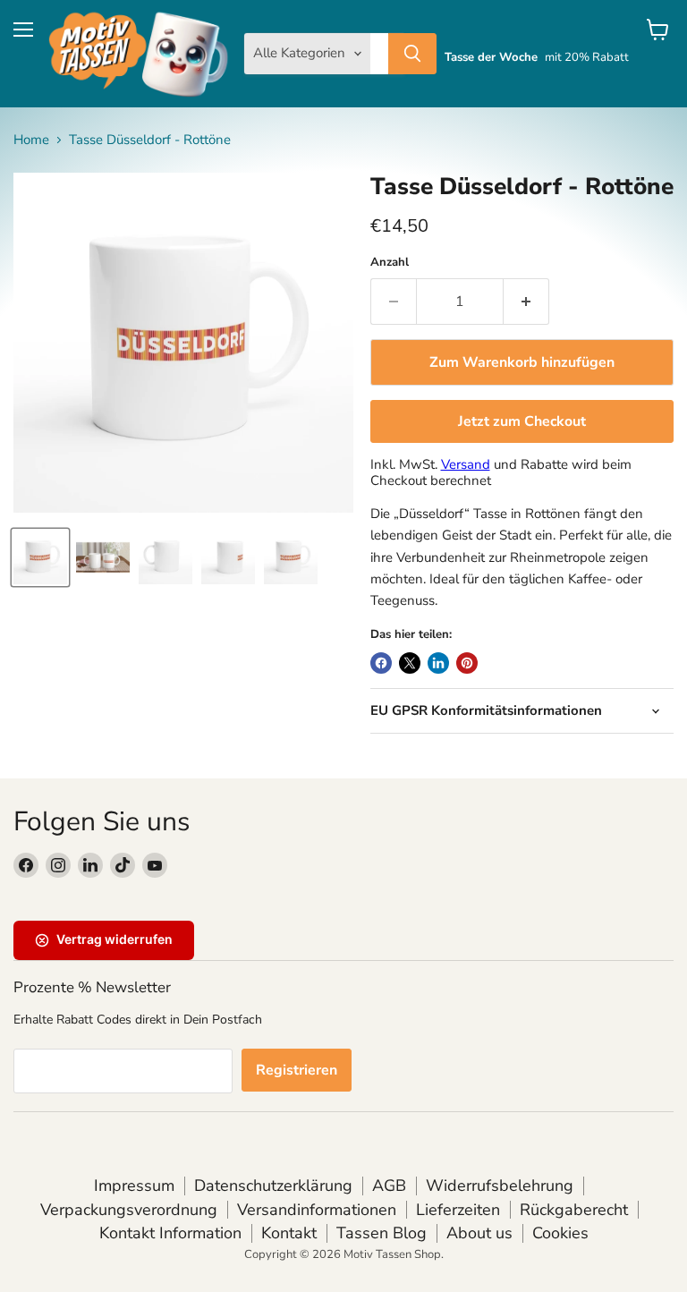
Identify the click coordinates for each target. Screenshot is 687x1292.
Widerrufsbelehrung (499, 1185)
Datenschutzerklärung (273, 1185)
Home (31, 140)
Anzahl (389, 262)
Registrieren (296, 1070)
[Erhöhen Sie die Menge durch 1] (526, 301)
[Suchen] (412, 53)
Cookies (560, 1233)
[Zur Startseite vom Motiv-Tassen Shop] (138, 53)
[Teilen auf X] (409, 663)
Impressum (134, 1185)
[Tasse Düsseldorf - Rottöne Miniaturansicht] (40, 557)
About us (479, 1233)
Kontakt (289, 1233)
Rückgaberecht (574, 1209)
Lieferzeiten (458, 1209)
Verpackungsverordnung (128, 1209)
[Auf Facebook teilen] (381, 663)
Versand (465, 464)
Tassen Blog (381, 1233)
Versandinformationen (316, 1209)
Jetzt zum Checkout (522, 421)
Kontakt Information (170, 1233)
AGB (389, 1185)
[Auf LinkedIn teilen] (438, 663)
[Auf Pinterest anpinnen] (467, 663)
